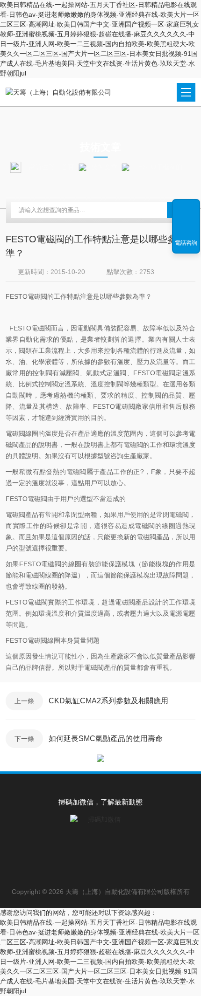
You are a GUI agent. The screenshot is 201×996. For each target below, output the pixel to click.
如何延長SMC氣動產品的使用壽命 (106, 738)
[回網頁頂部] (186, 209)
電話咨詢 (186, 243)
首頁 (67, 167)
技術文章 (104, 167)
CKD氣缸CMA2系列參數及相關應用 (108, 701)
